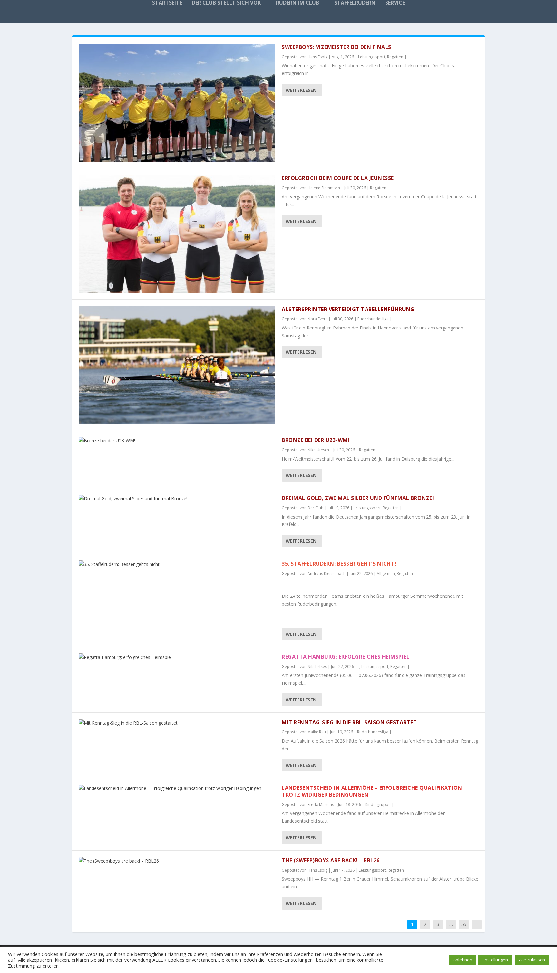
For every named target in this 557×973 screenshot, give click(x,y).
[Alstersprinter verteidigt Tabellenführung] (177, 365)
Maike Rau (317, 732)
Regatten (395, 57)
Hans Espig (317, 57)
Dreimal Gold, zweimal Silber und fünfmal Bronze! (358, 497)
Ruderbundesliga (373, 318)
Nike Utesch (318, 450)
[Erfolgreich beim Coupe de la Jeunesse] (177, 234)
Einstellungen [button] (495, 960)
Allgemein (386, 573)
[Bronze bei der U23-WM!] (177, 440)
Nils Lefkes (317, 666)
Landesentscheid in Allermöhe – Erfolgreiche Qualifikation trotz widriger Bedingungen (372, 791)
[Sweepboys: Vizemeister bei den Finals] (177, 103)
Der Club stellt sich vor (226, 3)
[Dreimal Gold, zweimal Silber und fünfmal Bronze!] (177, 498)
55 (463, 924)
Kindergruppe (378, 804)
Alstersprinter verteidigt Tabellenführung (348, 309)
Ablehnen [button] (462, 960)
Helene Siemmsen (324, 188)
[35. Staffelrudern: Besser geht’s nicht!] (177, 564)
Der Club (316, 507)
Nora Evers (317, 318)
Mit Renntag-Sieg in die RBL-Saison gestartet (349, 722)
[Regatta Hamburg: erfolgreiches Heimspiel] (177, 657)
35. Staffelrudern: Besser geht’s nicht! (339, 563)
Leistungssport (371, 57)
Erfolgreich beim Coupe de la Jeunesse (338, 178)
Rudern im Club (297, 3)
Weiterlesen (301, 90)
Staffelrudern (355, 3)
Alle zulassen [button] (532, 960)
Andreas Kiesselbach (327, 573)
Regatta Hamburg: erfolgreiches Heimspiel (345, 656)
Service (395, 3)
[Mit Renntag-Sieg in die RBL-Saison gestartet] (177, 723)
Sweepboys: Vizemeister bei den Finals (336, 47)
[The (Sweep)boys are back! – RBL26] (177, 861)
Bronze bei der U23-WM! (315, 440)
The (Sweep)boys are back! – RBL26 (331, 860)
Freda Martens (321, 804)
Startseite (167, 3)
